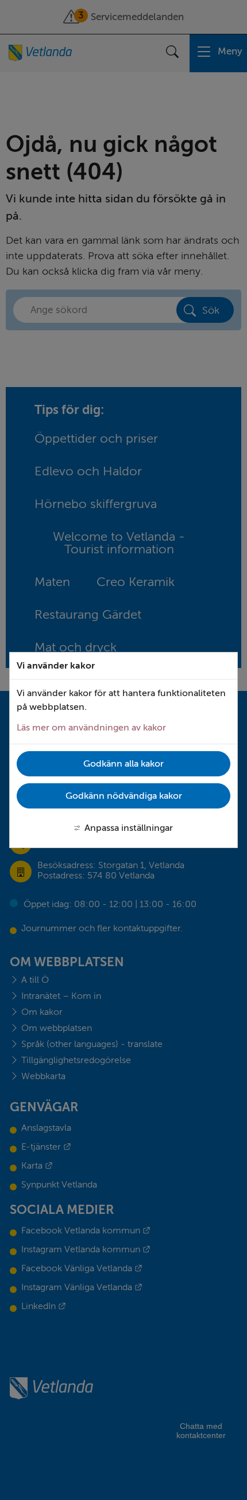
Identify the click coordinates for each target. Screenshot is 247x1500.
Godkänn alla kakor (123, 764)
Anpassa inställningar (128, 828)
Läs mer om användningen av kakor (91, 727)
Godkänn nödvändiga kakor (123, 796)
